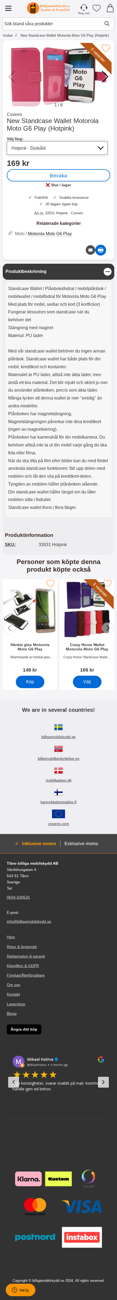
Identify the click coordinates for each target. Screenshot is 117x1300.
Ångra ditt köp (24, 1029)
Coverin (14, 114)
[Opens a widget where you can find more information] (20, 1290)
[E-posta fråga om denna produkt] (90, 250)
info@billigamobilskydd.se (29, 921)
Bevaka (58, 175)
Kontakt (13, 994)
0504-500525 (18, 897)
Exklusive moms (81, 843)
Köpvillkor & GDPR (23, 966)
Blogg (12, 1013)
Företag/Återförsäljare (26, 975)
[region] (58, 272)
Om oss (13, 985)
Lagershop (16, 1004)
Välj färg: (15, 139)
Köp (30, 681)
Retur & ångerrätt (22, 947)
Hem (11, 937)
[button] (105, 77)
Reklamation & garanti (26, 956)
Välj (87, 681)
